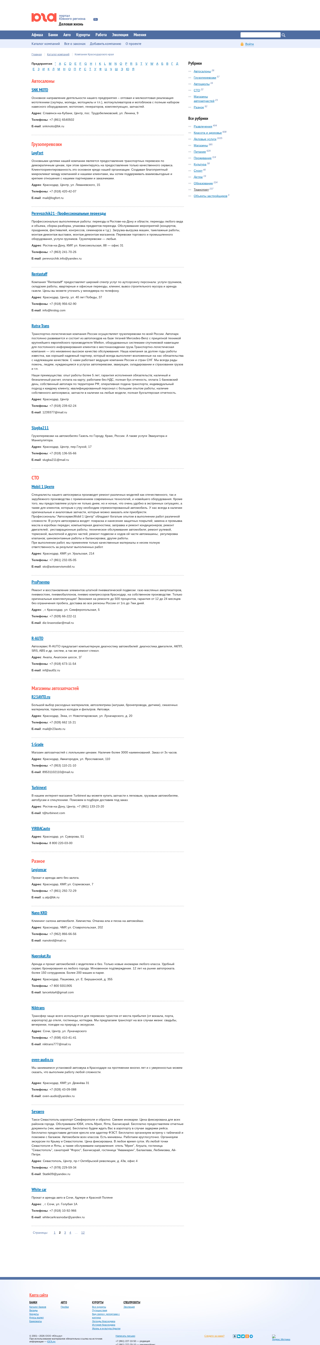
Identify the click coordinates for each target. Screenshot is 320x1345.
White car (39, 1189)
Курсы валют (36, 1317)
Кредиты (34, 1314)
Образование (203, 183)
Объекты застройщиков (210, 196)
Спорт (198, 170)
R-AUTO (37, 638)
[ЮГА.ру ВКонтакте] (234, 1336)
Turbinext (39, 787)
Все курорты (99, 1307)
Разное (199, 107)
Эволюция (120, 34)
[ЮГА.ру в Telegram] (251, 1336)
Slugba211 (40, 428)
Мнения (140, 34)
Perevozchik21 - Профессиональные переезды (69, 213)
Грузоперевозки (205, 77)
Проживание (203, 158)
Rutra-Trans (40, 326)
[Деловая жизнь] (61, 17)
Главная (37, 54)
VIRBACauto (41, 828)
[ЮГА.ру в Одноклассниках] (247, 1336)
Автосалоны (202, 71)
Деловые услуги (205, 139)
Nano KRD (39, 913)
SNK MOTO (40, 90)
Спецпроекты (131, 1302)
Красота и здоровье (208, 132)
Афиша (37, 34)
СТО (197, 90)
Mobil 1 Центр (43, 486)
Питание (200, 151)
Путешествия (99, 1310)
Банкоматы (35, 1321)
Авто (67, 34)
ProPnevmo (41, 582)
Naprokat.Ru (41, 956)
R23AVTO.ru (41, 697)
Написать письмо (125, 1336)
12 (83, 1232)
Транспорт (201, 189)
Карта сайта (38, 1295)
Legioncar (39, 869)
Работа (101, 34)
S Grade (38, 744)
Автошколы (202, 84)
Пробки (65, 1307)
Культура (200, 164)
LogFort (37, 153)
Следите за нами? (214, 1336)
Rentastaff (39, 274)
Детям (198, 177)
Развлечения (203, 126)
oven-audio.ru (42, 1059)
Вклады (33, 1310)
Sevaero (38, 1111)
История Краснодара (103, 1324)
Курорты (83, 34)
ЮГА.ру (51, 1341)
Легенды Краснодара (103, 1321)
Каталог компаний (58, 54)
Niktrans (38, 1008)
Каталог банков (37, 1307)
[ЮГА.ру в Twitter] (243, 1336)
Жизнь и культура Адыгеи (106, 1328)
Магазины (201, 145)
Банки (53, 34)
